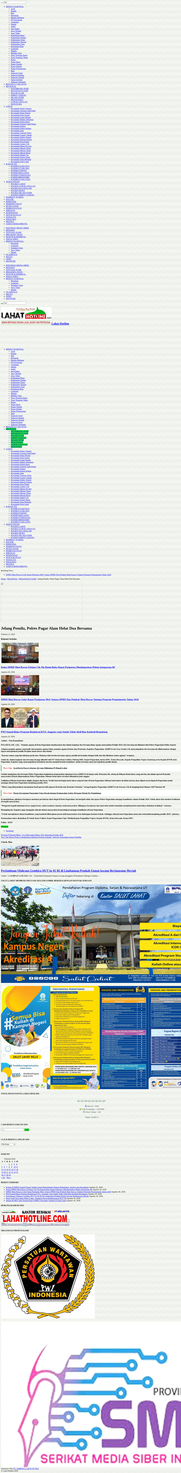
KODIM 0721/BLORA (20, 168)
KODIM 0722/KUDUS (20, 166)
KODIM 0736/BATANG (21, 175)
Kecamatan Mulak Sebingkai (22, 120)
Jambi (13, 26)
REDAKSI (10, 230)
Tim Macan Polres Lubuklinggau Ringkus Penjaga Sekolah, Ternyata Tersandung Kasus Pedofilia (41, 837)
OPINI (8, 259)
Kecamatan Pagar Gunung (21, 108)
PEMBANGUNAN (14, 208)
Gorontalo (15, 22)
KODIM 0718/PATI (19, 171)
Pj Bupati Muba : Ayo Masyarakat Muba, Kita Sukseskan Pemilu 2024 (32, 835)
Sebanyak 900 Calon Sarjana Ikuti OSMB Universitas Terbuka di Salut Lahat (36, 1201)
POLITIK (10, 199)
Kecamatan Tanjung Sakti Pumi (23, 111)
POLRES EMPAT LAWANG (22, 195)
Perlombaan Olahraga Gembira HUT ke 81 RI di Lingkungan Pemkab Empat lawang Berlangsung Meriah (47, 575)
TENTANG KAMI (13, 232)
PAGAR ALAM (17, 93)
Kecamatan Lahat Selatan (21, 117)
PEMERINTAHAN (14, 204)
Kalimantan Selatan (18, 38)
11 (17, 1167)
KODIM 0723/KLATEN (20, 179)
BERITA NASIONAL (15, 7)
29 (10, 1175)
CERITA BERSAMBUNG (16, 224)
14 (7, 1170)
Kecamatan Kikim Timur (20, 157)
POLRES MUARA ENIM (21, 193)
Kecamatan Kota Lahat (20, 162)
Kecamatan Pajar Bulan (20, 142)
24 (15, 1172)
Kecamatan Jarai (17, 131)
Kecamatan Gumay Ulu (20, 144)
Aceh (13, 9)
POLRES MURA (18, 190)
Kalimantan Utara (18, 44)
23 (12, 1172)
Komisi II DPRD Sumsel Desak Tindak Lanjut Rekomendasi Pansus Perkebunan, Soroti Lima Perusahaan (47, 1187)
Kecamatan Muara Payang (21, 146)
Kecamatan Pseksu (18, 126)
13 (5, 1170)
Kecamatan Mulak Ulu (20, 155)
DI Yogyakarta (16, 20)
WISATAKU (11, 219)
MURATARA (16, 104)
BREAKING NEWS (14, 235)
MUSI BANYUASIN (19, 91)
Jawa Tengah (16, 31)
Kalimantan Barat (18, 35)
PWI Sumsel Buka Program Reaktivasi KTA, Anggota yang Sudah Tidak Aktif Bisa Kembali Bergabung (54, 732)
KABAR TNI (11, 164)
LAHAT (9, 106)
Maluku (14, 51)
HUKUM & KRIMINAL (16, 237)
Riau (13, 71)
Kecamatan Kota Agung (20, 115)
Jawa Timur (15, 33)
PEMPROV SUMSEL (15, 197)
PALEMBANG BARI (20, 89)
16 (12, 1170)
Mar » (9, 1178)
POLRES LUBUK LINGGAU (23, 186)
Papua (13, 60)
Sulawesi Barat (17, 80)
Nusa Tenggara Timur (19, 58)
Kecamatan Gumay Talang (21, 135)
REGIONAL (11, 86)
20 (5, 1172)
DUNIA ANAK (12, 206)
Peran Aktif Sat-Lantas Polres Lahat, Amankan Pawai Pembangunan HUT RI (36, 1198)
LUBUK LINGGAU (19, 102)
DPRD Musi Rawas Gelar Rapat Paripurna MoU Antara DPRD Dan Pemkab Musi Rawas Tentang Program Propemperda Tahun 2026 (70, 699)
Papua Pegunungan (18, 69)
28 (7, 1175)
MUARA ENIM (17, 97)
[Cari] (2, 2)
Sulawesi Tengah (17, 77)
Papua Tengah (16, 64)
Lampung (14, 49)
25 (17, 1172)
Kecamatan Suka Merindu (21, 159)
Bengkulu (14, 15)
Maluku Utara (16, 53)
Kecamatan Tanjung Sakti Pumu (23, 124)
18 (17, 1170)
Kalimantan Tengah (18, 42)
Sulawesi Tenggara (18, 82)
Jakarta (13, 24)
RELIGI (9, 257)
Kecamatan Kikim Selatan (21, 128)
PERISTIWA (11, 202)
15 (10, 1170)
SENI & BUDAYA (13, 215)
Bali (12, 13)
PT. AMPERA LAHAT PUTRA (26, 1469)
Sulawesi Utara (17, 73)
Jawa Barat (15, 29)
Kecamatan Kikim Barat (20, 122)
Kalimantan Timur (18, 40)
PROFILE (10, 221)
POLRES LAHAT (18, 184)
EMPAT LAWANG (18, 95)
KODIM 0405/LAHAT (20, 173)
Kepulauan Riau (17, 46)
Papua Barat (15, 62)
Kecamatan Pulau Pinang (20, 113)
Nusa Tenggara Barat (19, 55)
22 (10, 1172)
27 (5, 1175)
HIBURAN (10, 210)
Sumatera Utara (17, 248)
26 (2, 1175)
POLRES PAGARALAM (21, 188)
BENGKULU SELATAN (16, 84)
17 (15, 1170)
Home (3, 579)
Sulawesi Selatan (17, 75)
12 (2, 1170)
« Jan (3, 1178)
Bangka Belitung (17, 18)
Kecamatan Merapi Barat (20, 153)
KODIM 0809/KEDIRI (20, 177)
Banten (13, 11)
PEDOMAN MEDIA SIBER (17, 228)
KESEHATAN (12, 213)
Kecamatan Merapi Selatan (21, 139)
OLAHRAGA (11, 254)
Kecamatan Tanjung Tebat (21, 133)
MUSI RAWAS (17, 100)
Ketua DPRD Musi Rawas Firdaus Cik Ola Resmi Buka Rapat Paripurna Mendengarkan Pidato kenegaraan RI (58, 667)
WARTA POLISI (12, 182)
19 (2, 1172)
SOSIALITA (11, 217)
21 (7, 1172)
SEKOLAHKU (12, 239)
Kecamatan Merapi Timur (21, 148)
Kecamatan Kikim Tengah (21, 137)
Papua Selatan (16, 66)
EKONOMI (10, 261)
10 (15, 1167)
